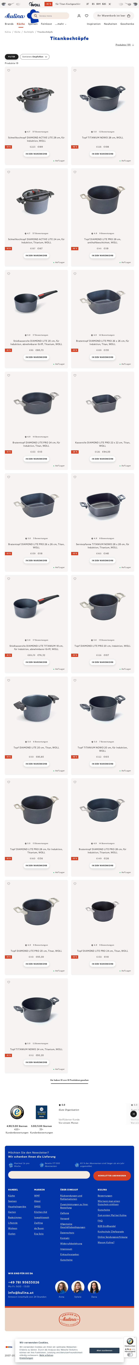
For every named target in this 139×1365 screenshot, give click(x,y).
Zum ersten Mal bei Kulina (112, 1215)
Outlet (11, 1234)
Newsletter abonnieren (112, 1176)
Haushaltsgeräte (17, 1207)
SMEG (37, 1207)
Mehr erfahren (46, 1355)
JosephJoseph (41, 1217)
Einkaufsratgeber (69, 1254)
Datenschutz (67, 1233)
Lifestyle (13, 1223)
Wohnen (12, 1228)
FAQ (100, 1221)
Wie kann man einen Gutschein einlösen (109, 1203)
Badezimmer (15, 1217)
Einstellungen (26, 1358)
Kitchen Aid (40, 1212)
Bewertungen (105, 1196)
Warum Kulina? (106, 1242)
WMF (37, 1196)
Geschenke (127, 24)
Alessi (37, 1201)
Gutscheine (66, 1260)
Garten (12, 1212)
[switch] (130, 1354)
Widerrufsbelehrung (71, 1244)
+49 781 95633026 (23, 1282)
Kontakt (65, 1238)
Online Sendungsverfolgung (112, 1237)
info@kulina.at (21, 1292)
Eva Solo (39, 1234)
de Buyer (39, 1228)
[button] (69, 57)
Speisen (12, 1201)
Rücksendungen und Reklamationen (71, 1197)
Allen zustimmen (104, 1350)
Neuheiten (110, 24)
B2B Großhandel (107, 1226)
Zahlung (64, 1213)
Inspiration (94, 24)
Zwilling (38, 1223)
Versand (64, 1219)
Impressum (66, 1249)
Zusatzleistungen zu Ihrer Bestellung (74, 1206)
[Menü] (134, 1338)
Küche (11, 1196)
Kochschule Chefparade (111, 1232)
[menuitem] (9, 24)
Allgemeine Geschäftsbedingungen (72, 1225)
